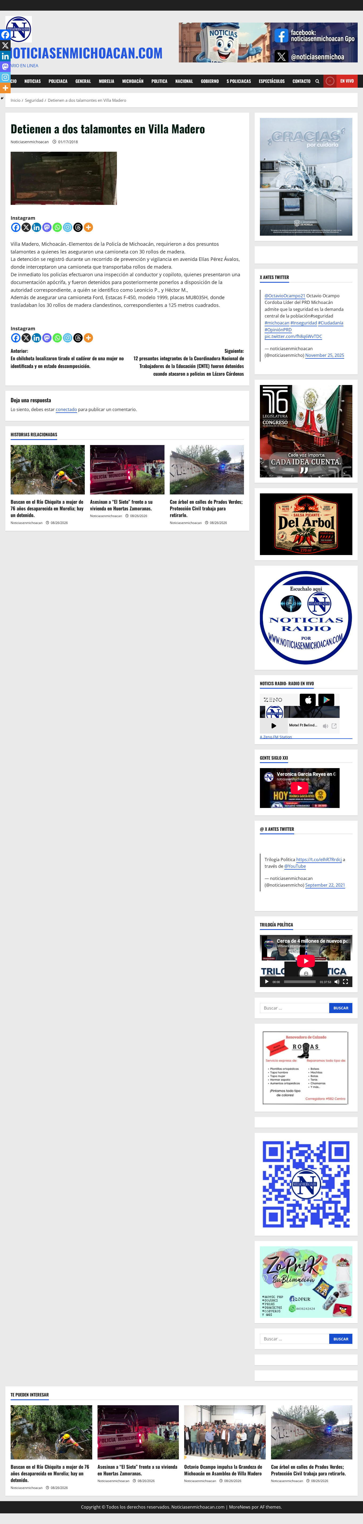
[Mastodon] (47, 227)
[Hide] (2, 98)
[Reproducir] (266, 981)
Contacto (301, 81)
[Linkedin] (36, 227)
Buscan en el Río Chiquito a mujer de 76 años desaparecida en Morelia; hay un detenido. (47, 508)
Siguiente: (189, 362)
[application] (306, 961)
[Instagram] (67, 227)
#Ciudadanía (330, 323)
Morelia (106, 81)
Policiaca (58, 81)
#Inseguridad (303, 323)
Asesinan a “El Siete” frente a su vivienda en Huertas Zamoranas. (121, 505)
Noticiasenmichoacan (30, 141)
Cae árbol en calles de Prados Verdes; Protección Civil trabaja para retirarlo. (206, 508)
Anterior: (67, 358)
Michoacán (132, 81)
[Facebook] (15, 227)
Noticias (32, 81)
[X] (26, 227)
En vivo (347, 81)
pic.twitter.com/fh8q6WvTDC (293, 336)
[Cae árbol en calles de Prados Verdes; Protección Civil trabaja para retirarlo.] (207, 469)
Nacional (184, 81)
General (83, 81)
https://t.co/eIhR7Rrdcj (319, 859)
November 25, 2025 (324, 355)
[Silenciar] (337, 981)
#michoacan (277, 323)
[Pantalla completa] (345, 981)
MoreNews (240, 1507)
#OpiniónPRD (278, 330)
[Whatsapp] (57, 227)
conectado (66, 409)
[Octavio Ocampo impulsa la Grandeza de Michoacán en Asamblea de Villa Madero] (225, 1432)
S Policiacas (239, 81)
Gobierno (210, 81)
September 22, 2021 (325, 885)
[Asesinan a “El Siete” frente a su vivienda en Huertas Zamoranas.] (127, 469)
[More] (88, 227)
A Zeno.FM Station (276, 737)
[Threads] (78, 227)
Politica (159, 81)
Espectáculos (272, 81)
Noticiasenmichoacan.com (84, 52)
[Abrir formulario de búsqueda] (317, 81)
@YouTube (295, 866)
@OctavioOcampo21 (285, 296)
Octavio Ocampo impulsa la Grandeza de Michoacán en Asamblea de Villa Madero (223, 1470)
